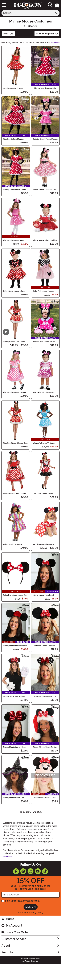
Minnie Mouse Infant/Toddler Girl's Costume (45, 240)
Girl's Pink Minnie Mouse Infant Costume (43, 291)
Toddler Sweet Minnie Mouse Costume (45, 139)
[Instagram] (30, 871)
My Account (14, 925)
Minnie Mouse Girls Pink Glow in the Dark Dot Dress (45, 190)
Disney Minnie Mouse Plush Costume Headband (44, 798)
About (5, 945)
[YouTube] (38, 871)
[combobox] (27, 13)
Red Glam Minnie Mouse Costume (43, 494)
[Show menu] (4, 5)
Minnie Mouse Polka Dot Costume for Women (13, 88)
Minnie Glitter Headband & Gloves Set (14, 696)
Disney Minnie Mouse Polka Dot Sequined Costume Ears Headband (44, 696)
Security (7, 952)
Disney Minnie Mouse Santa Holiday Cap (44, 747)
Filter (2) (8, 33)
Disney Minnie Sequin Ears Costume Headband (14, 747)
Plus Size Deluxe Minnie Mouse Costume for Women (14, 139)
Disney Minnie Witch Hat (13, 798)
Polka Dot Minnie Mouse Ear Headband (14, 595)
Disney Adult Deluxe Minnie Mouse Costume (14, 190)
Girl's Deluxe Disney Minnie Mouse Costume (44, 88)
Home (10, 919)
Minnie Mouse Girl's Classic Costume (14, 494)
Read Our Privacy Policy (30, 912)
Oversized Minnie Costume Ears (44, 646)
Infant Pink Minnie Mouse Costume (43, 392)
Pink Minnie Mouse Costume (14, 392)
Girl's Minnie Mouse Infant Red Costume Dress (13, 291)
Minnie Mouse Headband (43, 595)
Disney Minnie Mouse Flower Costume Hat (15, 646)
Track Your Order (17, 932)
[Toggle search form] (50, 4)
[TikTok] (45, 871)
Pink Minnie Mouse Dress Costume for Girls (13, 240)
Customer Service (13, 939)
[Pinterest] (23, 871)
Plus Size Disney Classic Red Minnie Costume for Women (15, 443)
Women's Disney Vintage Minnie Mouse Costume (43, 443)
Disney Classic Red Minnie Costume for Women (14, 342)
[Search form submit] (56, 13)
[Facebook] (16, 871)
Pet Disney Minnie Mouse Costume (43, 544)
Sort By (45, 33)
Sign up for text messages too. (22, 900)
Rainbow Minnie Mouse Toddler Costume (12, 544)
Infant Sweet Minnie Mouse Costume (44, 342)
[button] (57, 5)
